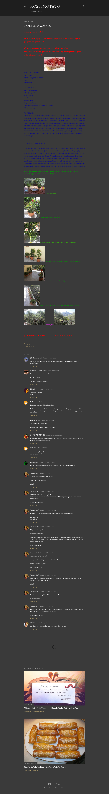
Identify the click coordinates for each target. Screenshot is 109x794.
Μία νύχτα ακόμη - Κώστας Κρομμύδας (51, 707)
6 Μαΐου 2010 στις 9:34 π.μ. (48, 591)
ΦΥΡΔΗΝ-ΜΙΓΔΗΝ (36, 371)
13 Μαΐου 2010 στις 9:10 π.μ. (41, 623)
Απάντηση (33, 366)
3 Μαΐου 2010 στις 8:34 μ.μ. (54, 435)
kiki (31, 623)
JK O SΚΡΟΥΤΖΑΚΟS (37, 435)
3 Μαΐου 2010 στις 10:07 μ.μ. (46, 462)
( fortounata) (34, 358)
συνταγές (31, 347)
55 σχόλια (35, 770)
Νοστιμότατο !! (46, 6)
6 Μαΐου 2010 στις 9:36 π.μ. (48, 606)
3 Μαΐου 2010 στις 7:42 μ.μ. (46, 420)
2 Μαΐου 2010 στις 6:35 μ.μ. (51, 371)
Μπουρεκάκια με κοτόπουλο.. (45, 766)
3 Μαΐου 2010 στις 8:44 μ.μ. (45, 448)
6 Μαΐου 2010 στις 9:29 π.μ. (48, 473)
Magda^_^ (34, 389)
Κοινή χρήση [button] (27, 344)
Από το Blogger (56, 784)
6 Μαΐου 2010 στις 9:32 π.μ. (48, 527)
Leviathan (34, 462)
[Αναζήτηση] (84, 6)
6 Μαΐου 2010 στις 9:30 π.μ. (48, 510)
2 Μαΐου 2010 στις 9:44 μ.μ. (47, 389)
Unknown (33, 402)
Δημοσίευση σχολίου (38, 711)
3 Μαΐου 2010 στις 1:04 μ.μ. (46, 402)
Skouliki (33, 448)
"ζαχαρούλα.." (34, 473)
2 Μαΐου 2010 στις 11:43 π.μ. (48, 358)
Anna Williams (60, 788)
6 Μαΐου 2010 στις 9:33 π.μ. (48, 575)
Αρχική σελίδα (36, 12)
